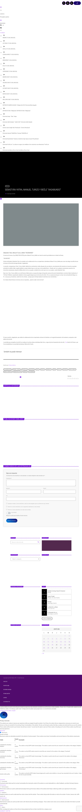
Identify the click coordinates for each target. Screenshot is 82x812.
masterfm (31, 369)
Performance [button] (3, 785)
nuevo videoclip (8, 371)
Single (25, 371)
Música (7, 186)
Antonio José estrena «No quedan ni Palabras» (26, 657)
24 (44, 648)
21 (60, 645)
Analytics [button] (2, 790)
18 (48, 645)
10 (44, 642)
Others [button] (1, 805)
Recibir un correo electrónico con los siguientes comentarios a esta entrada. (24, 506)
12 (52, 642)
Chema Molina (12, 365)
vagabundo (31, 371)
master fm (24, 369)
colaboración (7, 369)
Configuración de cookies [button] (6, 710)
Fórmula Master (47, 578)
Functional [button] (2, 779)
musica (42, 369)
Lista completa (47, 618)
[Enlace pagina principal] (5, 3)
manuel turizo (16, 369)
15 (65, 642)
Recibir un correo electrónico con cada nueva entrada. (19, 509)
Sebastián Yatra (18, 371)
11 (48, 642)
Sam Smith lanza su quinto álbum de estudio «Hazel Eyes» (60, 451)
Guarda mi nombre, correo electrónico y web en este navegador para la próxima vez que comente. (28, 503)
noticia (59, 369)
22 (65, 645)
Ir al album (2, 32)
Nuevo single (72, 369)
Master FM (46, 575)
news (54, 369)
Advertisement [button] (3, 798)
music (37, 369)
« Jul (43, 653)
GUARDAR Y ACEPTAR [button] (5, 811)
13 (56, 642)
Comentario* (9, 478)
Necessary (4, 732)
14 (60, 642)
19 (52, 645)
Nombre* (8, 488)
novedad (65, 369)
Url (6, 495)
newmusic (48, 369)
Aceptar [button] (14, 710)
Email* (44, 488)
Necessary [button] (2, 730)
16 (69, 642)
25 (48, 648)
